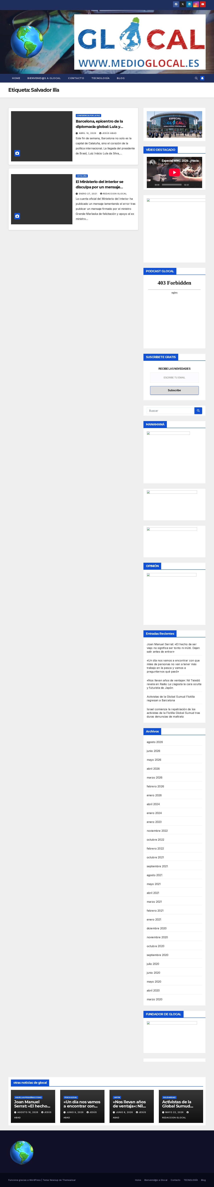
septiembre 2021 (157, 866)
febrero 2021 (155, 910)
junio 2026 (153, 751)
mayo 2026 (154, 759)
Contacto (76, 78)
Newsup (54, 1180)
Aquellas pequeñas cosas (28, 1097)
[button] (196, 78)
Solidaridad (169, 1097)
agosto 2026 (155, 742)
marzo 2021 (154, 901)
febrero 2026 (155, 786)
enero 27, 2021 (88, 193)
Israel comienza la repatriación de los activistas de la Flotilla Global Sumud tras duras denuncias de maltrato (173, 713)
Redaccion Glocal (115, 193)
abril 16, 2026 (88, 133)
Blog (121, 78)
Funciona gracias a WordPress (24, 1180)
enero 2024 (154, 813)
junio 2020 (153, 972)
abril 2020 (153, 990)
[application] (174, 172)
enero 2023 (154, 822)
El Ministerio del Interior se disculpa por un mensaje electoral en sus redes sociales (103, 187)
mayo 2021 (154, 884)
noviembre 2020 (157, 937)
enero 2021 (154, 919)
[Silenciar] (192, 184)
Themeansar (69, 1180)
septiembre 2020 (158, 955)
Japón (117, 1097)
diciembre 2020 (157, 928)
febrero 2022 (155, 848)
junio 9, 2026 (75, 1112)
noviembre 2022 (157, 830)
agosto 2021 (154, 875)
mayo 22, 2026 (174, 1112)
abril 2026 (153, 768)
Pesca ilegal (71, 1097)
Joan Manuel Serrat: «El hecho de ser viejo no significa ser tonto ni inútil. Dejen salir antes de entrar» (173, 648)
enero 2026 (154, 795)
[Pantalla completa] (197, 184)
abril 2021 (153, 893)
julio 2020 (153, 964)
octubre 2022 (155, 839)
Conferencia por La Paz (88, 116)
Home (16, 78)
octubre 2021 (155, 857)
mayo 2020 (154, 981)
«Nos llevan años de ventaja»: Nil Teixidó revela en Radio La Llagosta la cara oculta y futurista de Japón (174, 684)
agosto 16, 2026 (28, 1112)
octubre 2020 (155, 946)
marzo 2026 (155, 777)
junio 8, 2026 (125, 1112)
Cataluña (82, 176)
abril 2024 (153, 804)
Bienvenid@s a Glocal (44, 78)
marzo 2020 (155, 999)
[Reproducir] (151, 184)
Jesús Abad (109, 133)
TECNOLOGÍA (100, 78)
